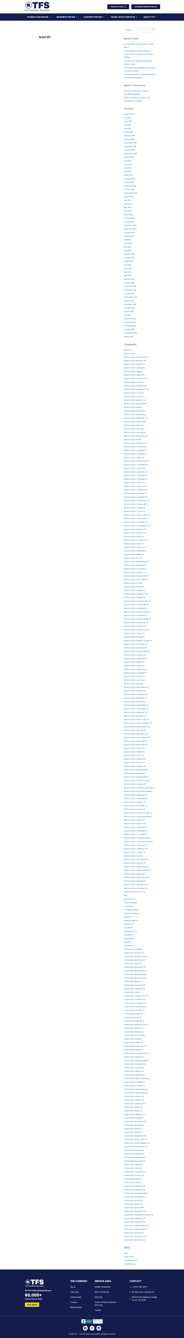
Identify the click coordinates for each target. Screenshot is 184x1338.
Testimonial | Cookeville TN (134, 1003)
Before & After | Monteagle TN (136, 709)
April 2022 (127, 275)
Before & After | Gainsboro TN (135, 594)
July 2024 (127, 200)
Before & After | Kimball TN (134, 637)
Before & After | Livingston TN (135, 669)
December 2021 (130, 286)
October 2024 (129, 189)
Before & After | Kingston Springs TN (138, 640)
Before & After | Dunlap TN (134, 547)
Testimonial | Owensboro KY (135, 1172)
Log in (126, 1253)
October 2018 (129, 329)
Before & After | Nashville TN (135, 730)
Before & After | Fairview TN (134, 572)
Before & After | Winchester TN (136, 884)
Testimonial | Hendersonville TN (136, 1060)
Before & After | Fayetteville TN (136, 576)
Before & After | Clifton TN (134, 483)
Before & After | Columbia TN (135, 493)
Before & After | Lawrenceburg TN (137, 651)
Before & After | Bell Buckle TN (135, 418)
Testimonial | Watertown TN (135, 1222)
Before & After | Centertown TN (136, 461)
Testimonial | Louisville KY (134, 1118)
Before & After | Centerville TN (136, 465)
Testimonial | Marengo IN (133, 1125)
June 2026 (128, 121)
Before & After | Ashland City (135, 386)
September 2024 (130, 193)
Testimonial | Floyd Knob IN (134, 1035)
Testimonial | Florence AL (133, 1032)
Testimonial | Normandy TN (134, 1161)
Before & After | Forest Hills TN (135, 579)
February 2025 (129, 179)
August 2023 (129, 236)
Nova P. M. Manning (131, 91)
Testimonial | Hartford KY (134, 1057)
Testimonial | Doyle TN (132, 1017)
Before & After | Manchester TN (136, 687)
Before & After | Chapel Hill (134, 468)
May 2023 (127, 247)
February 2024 (129, 218)
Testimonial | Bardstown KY (134, 960)
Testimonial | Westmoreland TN (136, 1225)
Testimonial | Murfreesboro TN (136, 1147)
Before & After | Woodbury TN (135, 888)
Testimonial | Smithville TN (134, 1197)
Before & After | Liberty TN (134, 662)
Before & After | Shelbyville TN (135, 798)
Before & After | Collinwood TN (136, 490)
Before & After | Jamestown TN (136, 630)
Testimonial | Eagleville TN (134, 1021)
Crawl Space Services (123, 17)
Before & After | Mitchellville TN (136, 705)
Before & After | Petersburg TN (136, 770)
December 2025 (130, 143)
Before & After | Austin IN (133, 396)
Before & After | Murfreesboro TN (137, 727)
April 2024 (127, 211)
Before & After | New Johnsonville (137, 737)
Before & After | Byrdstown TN (135, 443)
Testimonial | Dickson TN (133, 1014)
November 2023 (130, 229)
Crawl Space (129, 906)
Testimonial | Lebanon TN (134, 1096)
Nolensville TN (129, 938)
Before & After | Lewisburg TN (135, 658)
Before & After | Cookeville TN (135, 497)
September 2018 (130, 333)
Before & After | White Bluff (134, 874)
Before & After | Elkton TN (134, 554)
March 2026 (128, 132)
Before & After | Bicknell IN (134, 429)
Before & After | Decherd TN (135, 529)
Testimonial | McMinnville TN (135, 1136)
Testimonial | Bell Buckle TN (134, 967)
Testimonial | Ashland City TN (135, 956)
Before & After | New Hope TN (135, 734)
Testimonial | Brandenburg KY (135, 974)
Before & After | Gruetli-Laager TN (137, 612)
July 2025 (127, 161)
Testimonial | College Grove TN (136, 996)
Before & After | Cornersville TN (136, 504)
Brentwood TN (129, 899)
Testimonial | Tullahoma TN (134, 1218)
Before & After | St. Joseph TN (135, 834)
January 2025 (129, 182)
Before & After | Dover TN (134, 536)
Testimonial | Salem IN (132, 1182)
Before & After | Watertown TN (136, 859)
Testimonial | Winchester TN (135, 1236)
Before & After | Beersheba (134, 414)
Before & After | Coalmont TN (135, 486)
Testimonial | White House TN (135, 1229)
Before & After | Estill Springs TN (136, 561)
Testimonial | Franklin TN (133, 1042)
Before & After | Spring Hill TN (135, 827)
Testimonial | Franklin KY (133, 1039)
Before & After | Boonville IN (134, 432)
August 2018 (128, 337)
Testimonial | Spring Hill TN (134, 1207)
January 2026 (129, 139)
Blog (125, 895)
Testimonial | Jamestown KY (135, 1075)
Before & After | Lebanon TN (135, 655)
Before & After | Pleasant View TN (137, 780)
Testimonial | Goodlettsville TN (136, 1053)
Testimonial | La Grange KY (134, 1082)
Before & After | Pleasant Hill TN (136, 777)
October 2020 (129, 308)
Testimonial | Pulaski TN (133, 1179)
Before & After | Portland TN (135, 784)
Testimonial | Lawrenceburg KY (136, 1089)
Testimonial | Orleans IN (133, 1164)
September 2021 (130, 297)
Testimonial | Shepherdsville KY (136, 1193)
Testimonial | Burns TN (132, 981)
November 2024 (130, 186)
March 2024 (128, 214)
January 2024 (129, 222)
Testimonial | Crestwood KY (135, 1006)
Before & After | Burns (132, 439)
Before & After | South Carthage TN (138, 813)
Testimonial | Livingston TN (134, 1114)
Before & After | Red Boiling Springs (137, 791)
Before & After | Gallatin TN (134, 597)
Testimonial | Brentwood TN (135, 978)
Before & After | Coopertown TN (136, 500)
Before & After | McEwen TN (134, 691)
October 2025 (129, 150)
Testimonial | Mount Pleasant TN (137, 1143)
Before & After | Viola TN (133, 856)
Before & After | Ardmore (134, 382)
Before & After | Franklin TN (134, 590)
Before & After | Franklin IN (134, 587)
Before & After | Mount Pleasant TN (138, 723)
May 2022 (127, 272)
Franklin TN (128, 917)
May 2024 (127, 207)
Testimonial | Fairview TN (133, 1028)
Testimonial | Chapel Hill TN (134, 985)
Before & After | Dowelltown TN (136, 540)
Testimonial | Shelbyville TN (134, 1190)
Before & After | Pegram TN (134, 766)
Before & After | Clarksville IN (135, 475)
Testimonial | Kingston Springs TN (137, 1078)
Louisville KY (128, 928)
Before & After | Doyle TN (134, 544)
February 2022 (129, 279)
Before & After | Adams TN (134, 364)
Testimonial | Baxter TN (133, 963)
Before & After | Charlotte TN (135, 472)
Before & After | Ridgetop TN (135, 795)
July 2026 (127, 118)
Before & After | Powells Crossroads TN (139, 788)
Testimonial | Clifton (132, 992)
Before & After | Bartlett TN (134, 400)
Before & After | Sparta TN (134, 820)
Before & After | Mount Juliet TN (136, 719)
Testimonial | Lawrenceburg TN (136, 1093)
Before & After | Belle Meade (135, 421)
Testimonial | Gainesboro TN (135, 1046)
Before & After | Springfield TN (135, 831)
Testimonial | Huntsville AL (134, 1068)
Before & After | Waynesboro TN (136, 867)
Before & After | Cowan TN (134, 511)
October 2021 (129, 293)
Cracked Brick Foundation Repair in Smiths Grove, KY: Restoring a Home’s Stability (138, 54)
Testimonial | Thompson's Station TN (138, 1215)
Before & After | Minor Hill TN (135, 701)
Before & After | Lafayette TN (135, 648)
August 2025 (129, 157)
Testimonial (128, 946)
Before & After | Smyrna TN (134, 809)
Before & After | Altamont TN (135, 378)
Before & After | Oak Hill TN (134, 748)
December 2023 (130, 225)
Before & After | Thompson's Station (138, 841)
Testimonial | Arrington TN (134, 953)
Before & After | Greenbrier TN (136, 608)
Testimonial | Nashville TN (134, 1150)
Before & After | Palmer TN (134, 762)
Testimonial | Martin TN (133, 1132)
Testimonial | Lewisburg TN (134, 1103)
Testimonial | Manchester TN (135, 1121)
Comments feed (130, 1260)
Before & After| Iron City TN (134, 892)
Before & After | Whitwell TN (135, 881)
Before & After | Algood (133, 371)
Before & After (129, 353)
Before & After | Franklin (133, 583)
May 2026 (127, 125)
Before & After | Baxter (133, 407)
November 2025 (130, 146)
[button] (38, 17)
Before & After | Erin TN (133, 558)
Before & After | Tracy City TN (135, 845)
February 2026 (129, 136)
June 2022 (128, 268)
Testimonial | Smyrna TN (133, 1200)
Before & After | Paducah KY (135, 759)
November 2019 (130, 322)
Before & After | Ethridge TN (135, 565)
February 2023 (129, 254)
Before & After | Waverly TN (134, 863)
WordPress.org (129, 1264)
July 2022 (127, 265)
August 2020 (129, 311)
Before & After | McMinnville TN (136, 694)
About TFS (149, 17)
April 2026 (127, 128)
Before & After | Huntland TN (135, 626)
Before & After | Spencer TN (135, 823)
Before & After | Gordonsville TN (136, 604)
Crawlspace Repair (131, 910)
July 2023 (127, 240)
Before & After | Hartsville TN (135, 615)
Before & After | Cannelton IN (135, 447)
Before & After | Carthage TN (135, 450)
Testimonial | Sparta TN (133, 1204)
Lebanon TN (128, 924)
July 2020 (127, 315)
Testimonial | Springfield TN (134, 1211)
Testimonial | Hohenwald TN (135, 1064)
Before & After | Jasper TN (134, 633)
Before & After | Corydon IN (134, 508)
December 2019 (130, 319)
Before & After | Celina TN (134, 457)
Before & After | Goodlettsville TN (137, 601)
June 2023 (128, 243)
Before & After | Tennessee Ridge (137, 838)
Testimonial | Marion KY (133, 1129)
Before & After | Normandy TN (135, 745)
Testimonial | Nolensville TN (134, 1157)
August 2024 (129, 196)
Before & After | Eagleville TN (135, 551)
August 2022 (129, 261)
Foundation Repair (37, 17)
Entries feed (128, 1257)
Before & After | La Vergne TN (135, 644)
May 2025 (127, 168)
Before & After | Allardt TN (134, 375)
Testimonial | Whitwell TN (134, 1233)
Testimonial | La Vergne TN (134, 1085)
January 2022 (129, 283)
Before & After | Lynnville (133, 684)
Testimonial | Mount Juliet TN (135, 1139)
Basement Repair (66, 17)
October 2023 (129, 232)
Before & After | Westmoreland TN (137, 870)
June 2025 (128, 164)
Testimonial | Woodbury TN (134, 1240)
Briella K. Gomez (130, 98)
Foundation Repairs (131, 913)
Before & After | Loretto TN (134, 676)
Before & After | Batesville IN (135, 404)
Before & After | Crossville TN (135, 522)
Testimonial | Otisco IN (133, 1168)
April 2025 (127, 171)
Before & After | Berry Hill (133, 425)
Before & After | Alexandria (134, 368)
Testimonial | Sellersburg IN (134, 1186)
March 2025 (128, 175)
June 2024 (128, 204)
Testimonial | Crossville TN (134, 1010)
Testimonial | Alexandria (133, 949)
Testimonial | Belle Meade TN (135, 971)
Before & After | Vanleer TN (134, 852)
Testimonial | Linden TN (133, 1111)
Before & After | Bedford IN (134, 411)
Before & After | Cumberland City (137, 526)
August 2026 (129, 114)
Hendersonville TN (131, 920)
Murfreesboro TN (130, 931)
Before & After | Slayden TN (134, 802)
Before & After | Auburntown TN (136, 389)
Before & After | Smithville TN (135, 805)
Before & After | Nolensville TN (135, 741)
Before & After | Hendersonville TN (137, 619)
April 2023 (127, 250)
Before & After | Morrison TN (135, 716)
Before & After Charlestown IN (136, 357)
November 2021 (130, 290)
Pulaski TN (128, 942)
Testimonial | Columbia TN (134, 999)
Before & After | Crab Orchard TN (137, 515)
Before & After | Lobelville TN (135, 673)
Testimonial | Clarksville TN (134, 989)
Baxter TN (128, 350)
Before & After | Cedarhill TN (135, 454)
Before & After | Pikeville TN (134, 773)
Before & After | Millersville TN (135, 698)
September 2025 (130, 153)
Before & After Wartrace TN (135, 360)
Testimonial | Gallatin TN (133, 1050)
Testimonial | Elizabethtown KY (136, 1024)
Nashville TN (128, 935)
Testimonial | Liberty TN (133, 1107)
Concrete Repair (92, 17)
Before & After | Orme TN (134, 755)
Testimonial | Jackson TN (134, 1071)
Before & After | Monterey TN (135, 712)
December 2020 (130, 304)
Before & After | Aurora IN (134, 393)
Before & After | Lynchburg (134, 680)
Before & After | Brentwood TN (136, 436)
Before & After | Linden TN (134, 666)
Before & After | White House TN (136, 877)
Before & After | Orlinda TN (134, 752)
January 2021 (129, 301)
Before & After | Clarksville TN (135, 479)
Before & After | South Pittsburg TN (138, 816)
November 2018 (130, 326)
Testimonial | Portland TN (134, 1175)
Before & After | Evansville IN (135, 569)
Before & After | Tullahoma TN (135, 849)
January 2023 (129, 257)
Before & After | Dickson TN (134, 533)
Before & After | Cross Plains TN (136, 518)
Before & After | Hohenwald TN (136, 622)
